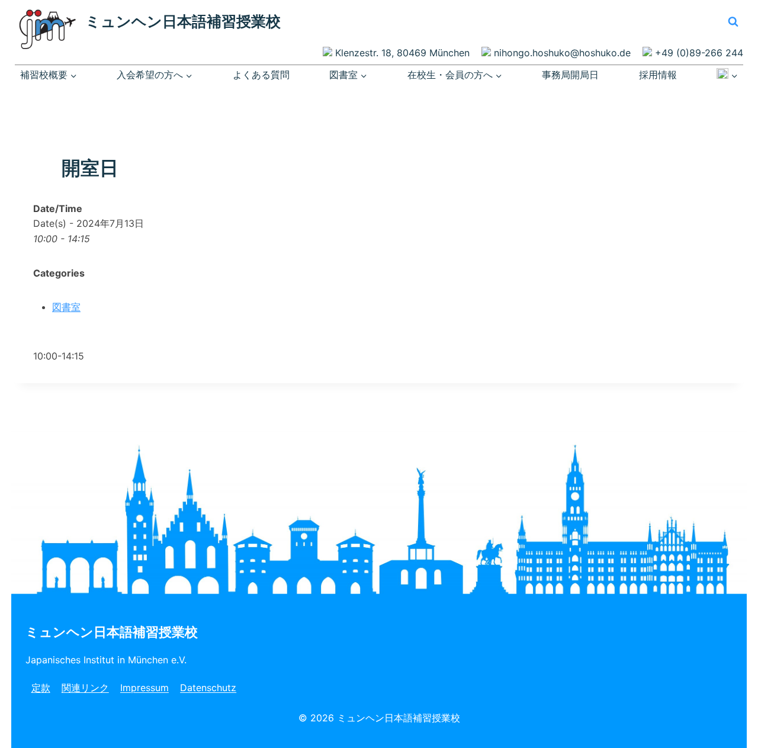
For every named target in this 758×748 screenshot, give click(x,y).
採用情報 (658, 75)
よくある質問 (261, 75)
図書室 (66, 307)
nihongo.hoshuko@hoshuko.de (562, 53)
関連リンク (85, 688)
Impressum (144, 688)
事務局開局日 (570, 75)
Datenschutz (208, 688)
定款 (40, 688)
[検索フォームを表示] (733, 22)
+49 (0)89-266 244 (699, 53)
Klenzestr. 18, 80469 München (402, 53)
